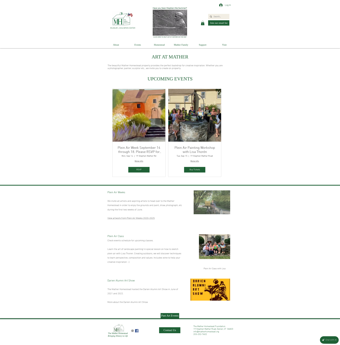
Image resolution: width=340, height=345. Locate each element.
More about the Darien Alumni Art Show (127, 302)
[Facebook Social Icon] (136, 330)
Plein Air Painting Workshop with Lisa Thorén (195, 150)
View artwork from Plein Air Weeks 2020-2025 (131, 218)
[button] (203, 23)
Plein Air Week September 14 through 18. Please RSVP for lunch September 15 (139, 150)
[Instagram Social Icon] (132, 330)
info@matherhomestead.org (206, 331)
